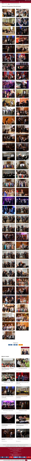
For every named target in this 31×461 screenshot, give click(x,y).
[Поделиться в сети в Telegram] (15, 344)
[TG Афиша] (7, 457)
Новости (3, 3)
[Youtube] (11, 457)
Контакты (15, 452)
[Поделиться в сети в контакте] (10, 344)
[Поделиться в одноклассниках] (21, 344)
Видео (6, 3)
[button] (21, 352)
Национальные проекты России (23, 444)
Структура (4, 444)
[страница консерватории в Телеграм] (2, 457)
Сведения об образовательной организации (13, 444)
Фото (8, 3)
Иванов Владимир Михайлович (14, 3)
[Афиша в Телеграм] (28, 457)
